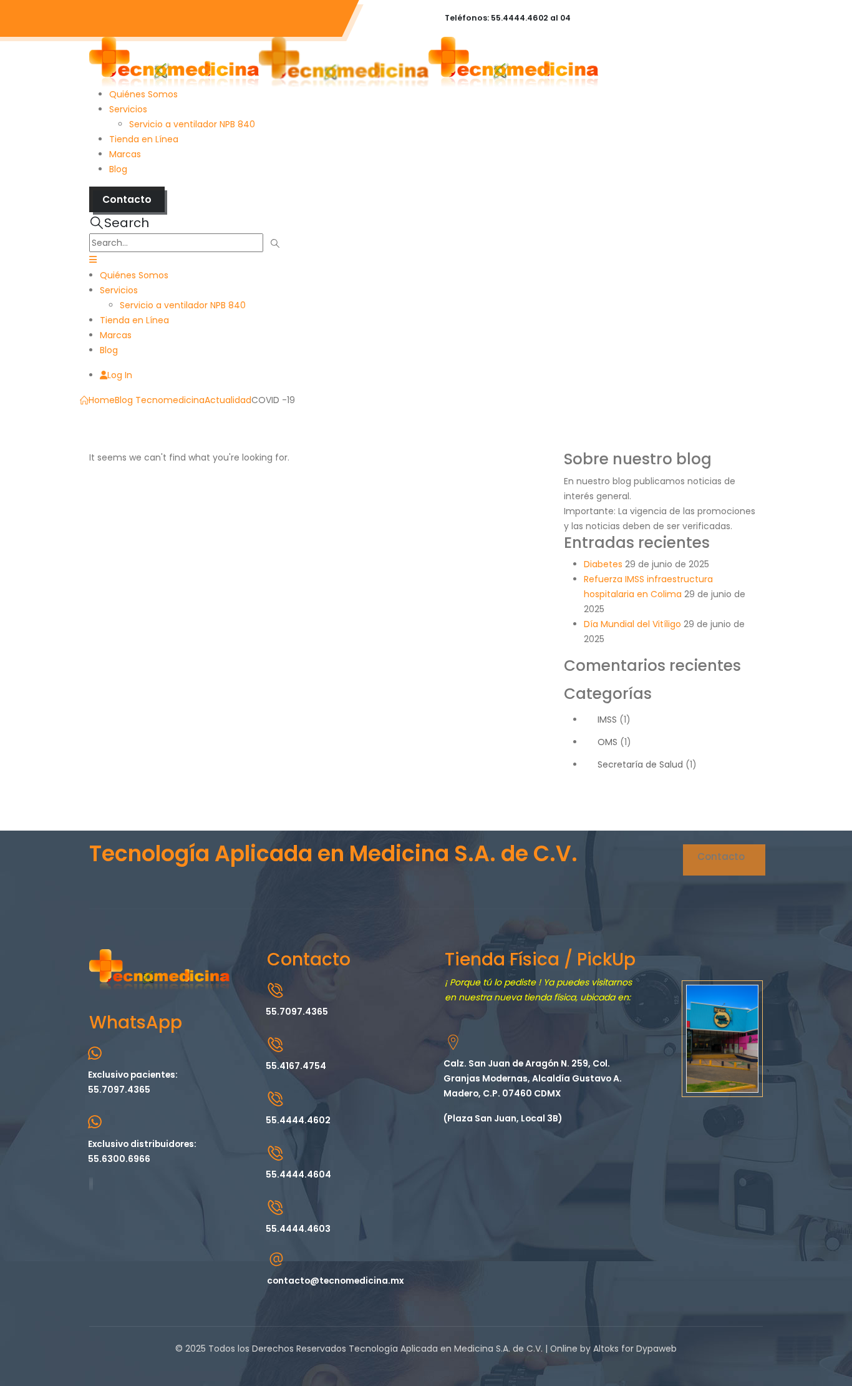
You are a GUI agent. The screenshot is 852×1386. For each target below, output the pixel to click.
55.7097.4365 (140, 18)
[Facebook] (89, 1184)
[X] (91, 1184)
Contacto (127, 199)
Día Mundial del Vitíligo (632, 624)
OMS (607, 742)
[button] (119, 223)
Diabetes (603, 564)
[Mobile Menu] (93, 259)
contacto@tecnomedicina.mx (259, 18)
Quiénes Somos (143, 94)
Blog (118, 169)
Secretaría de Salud (640, 764)
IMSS (607, 719)
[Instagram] (92, 1184)
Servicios (128, 109)
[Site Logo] (343, 61)
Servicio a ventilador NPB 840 (192, 124)
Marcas (125, 154)
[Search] (275, 243)
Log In (119, 375)
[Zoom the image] (159, 956)
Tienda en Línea (143, 139)
